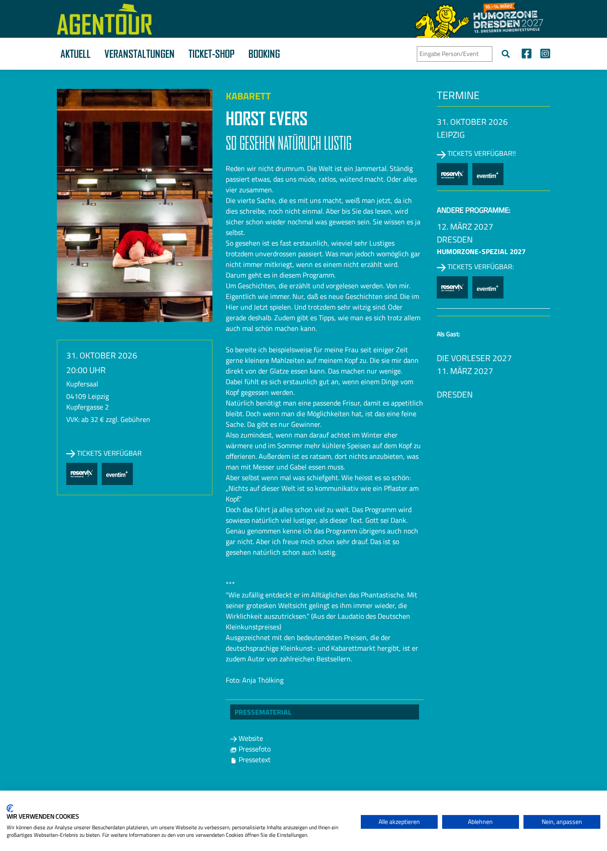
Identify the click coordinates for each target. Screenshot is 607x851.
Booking (264, 54)
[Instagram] (543, 55)
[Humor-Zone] (479, 19)
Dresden (455, 239)
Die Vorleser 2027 (474, 357)
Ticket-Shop (211, 54)
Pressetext (254, 759)
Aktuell (75, 54)
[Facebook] (526, 55)
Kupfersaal (82, 383)
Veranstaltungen (139, 54)
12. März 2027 (465, 226)
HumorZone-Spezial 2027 (481, 251)
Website (250, 738)
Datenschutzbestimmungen (317, 801)
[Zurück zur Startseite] (104, 19)
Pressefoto (254, 749)
